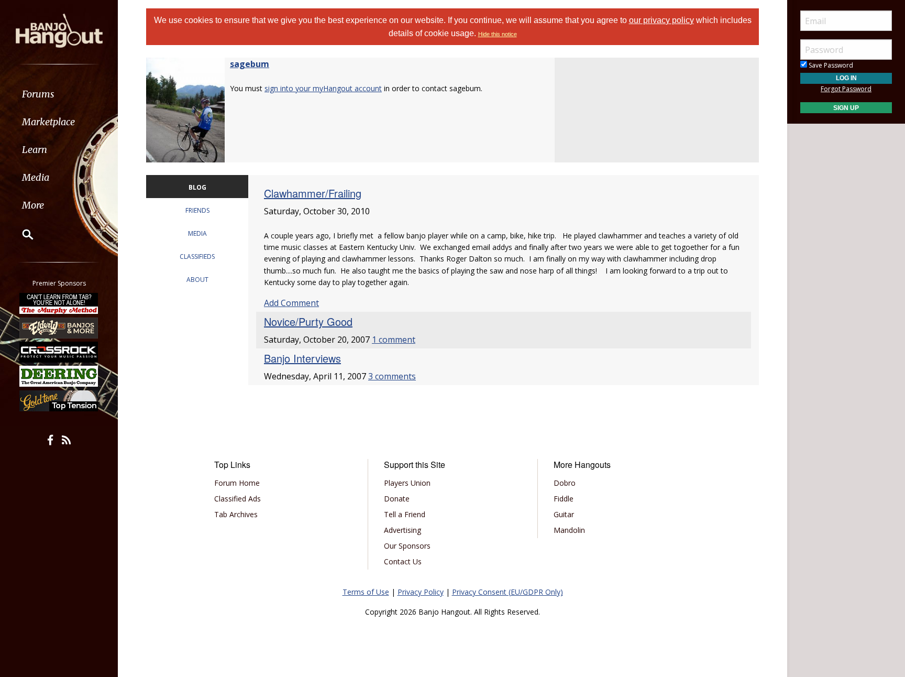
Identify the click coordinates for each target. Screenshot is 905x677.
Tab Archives (236, 514)
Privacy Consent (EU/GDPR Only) (507, 592)
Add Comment (291, 303)
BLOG (197, 187)
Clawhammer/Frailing (312, 193)
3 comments (392, 376)
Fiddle (563, 499)
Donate (397, 499)
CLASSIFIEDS (197, 256)
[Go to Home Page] (59, 30)
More (33, 205)
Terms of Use (366, 592)
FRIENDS (197, 210)
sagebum (249, 64)
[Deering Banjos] (59, 376)
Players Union (407, 483)
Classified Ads (237, 499)
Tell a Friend (404, 514)
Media (35, 177)
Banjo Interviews (302, 358)
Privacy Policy (421, 592)
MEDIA (197, 233)
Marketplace (48, 122)
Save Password (830, 65)
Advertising (402, 530)
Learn (34, 150)
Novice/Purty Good (308, 321)
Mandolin (569, 530)
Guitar (564, 514)
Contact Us (403, 561)
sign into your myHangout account (323, 88)
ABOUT (197, 279)
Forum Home (237, 483)
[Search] (21, 234)
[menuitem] (59, 94)
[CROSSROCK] (59, 352)
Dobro (565, 483)
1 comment (393, 339)
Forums (38, 94)
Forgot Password (846, 88)
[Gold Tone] (59, 401)
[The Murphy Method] (59, 303)
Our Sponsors (407, 546)
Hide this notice (497, 34)
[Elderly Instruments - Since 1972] (59, 327)
